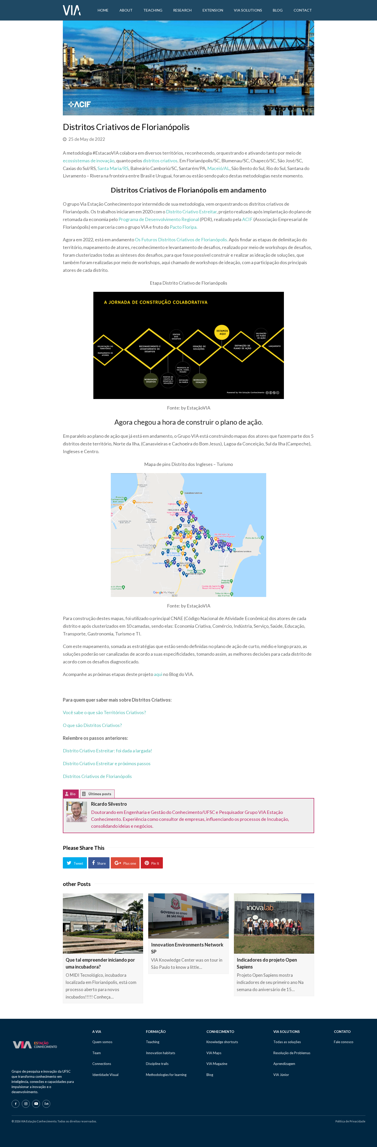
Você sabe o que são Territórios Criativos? (104, 712)
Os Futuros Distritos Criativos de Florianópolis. (181, 239)
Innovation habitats (160, 1053)
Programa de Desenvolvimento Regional (158, 219)
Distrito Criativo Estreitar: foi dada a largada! (107, 750)
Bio (72, 794)
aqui (158, 674)
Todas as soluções (287, 1042)
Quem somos (102, 1042)
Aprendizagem (284, 1064)
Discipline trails (157, 1064)
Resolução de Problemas (291, 1053)
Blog (209, 1075)
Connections (101, 1064)
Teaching (152, 1042)
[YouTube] (36, 1104)
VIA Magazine (216, 1064)
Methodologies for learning (166, 1075)
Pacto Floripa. (183, 227)
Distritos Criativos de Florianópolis (97, 776)
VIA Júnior (281, 1075)
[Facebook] (15, 1104)
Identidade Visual (105, 1075)
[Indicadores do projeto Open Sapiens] (274, 923)
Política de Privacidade (350, 1121)
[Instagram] (26, 1104)
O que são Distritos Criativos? (92, 725)
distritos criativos (160, 160)
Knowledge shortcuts (222, 1042)
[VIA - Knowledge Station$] (72, 10)
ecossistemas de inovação (88, 160)
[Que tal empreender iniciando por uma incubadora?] (103, 923)
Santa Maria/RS (112, 168)
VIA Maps (213, 1053)
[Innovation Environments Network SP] (188, 916)
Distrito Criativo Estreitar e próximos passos (107, 763)
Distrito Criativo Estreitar (191, 211)
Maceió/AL (218, 168)
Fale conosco (343, 1042)
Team (96, 1053)
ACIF (247, 219)
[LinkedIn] (46, 1104)
